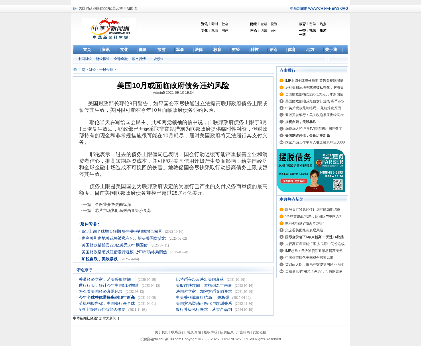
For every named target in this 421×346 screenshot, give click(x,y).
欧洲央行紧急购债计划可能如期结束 (312, 210)
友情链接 (259, 332)
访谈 (263, 31)
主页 (81, 70)
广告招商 (243, 332)
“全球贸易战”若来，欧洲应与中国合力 (314, 216)
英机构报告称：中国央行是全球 (107, 303)
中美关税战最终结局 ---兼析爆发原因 (313, 108)
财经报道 (103, 59)
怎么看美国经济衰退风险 (101, 291)
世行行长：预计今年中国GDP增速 (109, 285)
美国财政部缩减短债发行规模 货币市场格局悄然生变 (119, 11)
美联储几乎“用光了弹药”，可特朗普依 (314, 271)
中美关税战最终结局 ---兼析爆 (203, 297)
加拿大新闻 (107, 318)
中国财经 (85, 59)
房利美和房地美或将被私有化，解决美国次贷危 (124, 238)
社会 (225, 24)
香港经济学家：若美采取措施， (107, 279)
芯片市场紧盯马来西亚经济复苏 (123, 210)
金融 (263, 24)
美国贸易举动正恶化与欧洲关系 (204, 303)
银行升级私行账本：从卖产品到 (204, 309)
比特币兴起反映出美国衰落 (200, 279)
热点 (323, 24)
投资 (274, 24)
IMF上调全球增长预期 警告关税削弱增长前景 (122, 231)
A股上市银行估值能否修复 (102, 309)
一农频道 (157, 59)
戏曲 (214, 31)
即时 (214, 24)
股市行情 (139, 59)
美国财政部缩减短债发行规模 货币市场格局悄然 (125, 252)
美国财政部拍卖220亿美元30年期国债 (115, 245)
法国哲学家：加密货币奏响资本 (204, 291)
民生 (274, 31)
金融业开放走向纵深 (113, 204)
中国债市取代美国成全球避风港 (309, 258)
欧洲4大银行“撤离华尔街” (304, 223)
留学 (312, 24)
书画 (225, 31)
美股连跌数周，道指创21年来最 (204, 285)
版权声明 (210, 332)
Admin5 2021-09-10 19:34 (173, 93)
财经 (92, 70)
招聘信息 (227, 332)
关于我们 (161, 332)
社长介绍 (194, 332)
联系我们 (178, 332)
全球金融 (121, 59)
